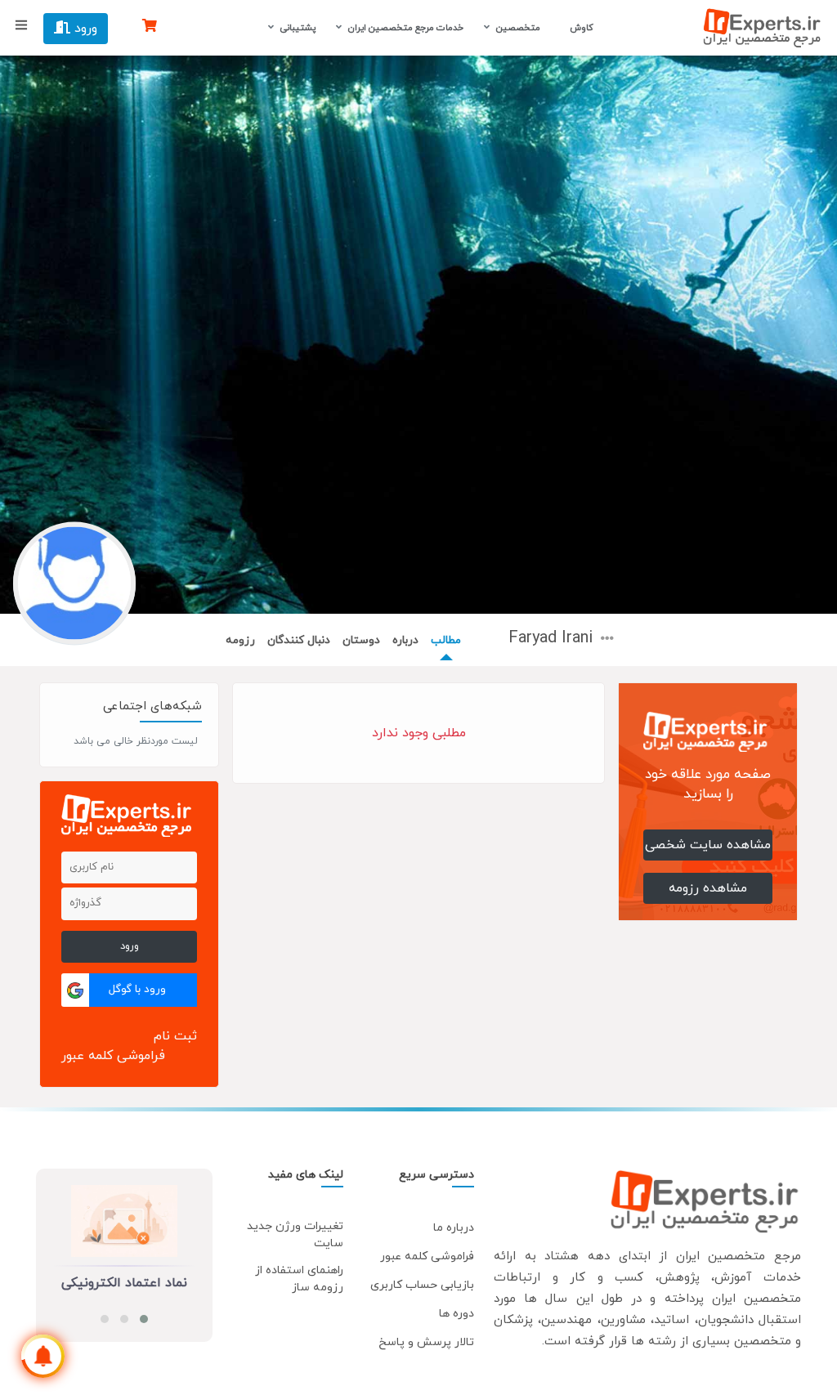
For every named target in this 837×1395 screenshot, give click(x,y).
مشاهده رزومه (708, 888)
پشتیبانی (298, 27)
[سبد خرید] (150, 26)
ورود (83, 29)
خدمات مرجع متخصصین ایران (405, 27)
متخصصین (518, 27)
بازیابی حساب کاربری (422, 1285)
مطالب (446, 640)
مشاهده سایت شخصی (708, 845)
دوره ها (456, 1313)
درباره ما (453, 1228)
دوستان (361, 640)
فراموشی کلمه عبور (113, 1056)
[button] (144, 1319)
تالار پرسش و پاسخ (426, 1342)
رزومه (240, 640)
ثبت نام (175, 1036)
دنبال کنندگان (298, 640)
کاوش (580, 27)
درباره (405, 640)
